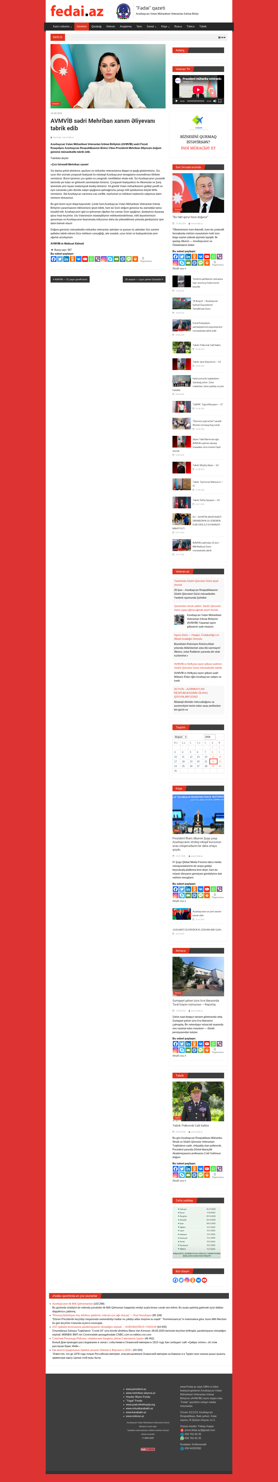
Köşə (164, 26)
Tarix (139, 26)
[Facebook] (53, 259)
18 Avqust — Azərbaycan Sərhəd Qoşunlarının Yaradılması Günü (110, 37)
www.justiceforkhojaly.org (140, 1408)
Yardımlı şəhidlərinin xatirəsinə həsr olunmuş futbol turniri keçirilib (208, 283)
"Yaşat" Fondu (134, 1404)
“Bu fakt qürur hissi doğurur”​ (190, 217)
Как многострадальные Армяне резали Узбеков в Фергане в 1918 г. (92, 1353)
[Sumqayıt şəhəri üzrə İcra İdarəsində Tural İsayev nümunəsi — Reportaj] (198, 980)
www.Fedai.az (197, 223)
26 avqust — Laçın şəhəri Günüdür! (143, 279)
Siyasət (178, 209)
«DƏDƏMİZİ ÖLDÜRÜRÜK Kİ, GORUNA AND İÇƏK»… (197, 933)
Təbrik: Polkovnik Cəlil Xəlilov (207, 345)
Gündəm (82, 26)
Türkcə (191, 26)
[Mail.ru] (122, 259)
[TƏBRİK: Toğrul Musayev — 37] (181, 406)
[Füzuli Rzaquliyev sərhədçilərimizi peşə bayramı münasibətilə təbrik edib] (181, 325)
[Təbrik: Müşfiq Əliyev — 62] (181, 467)
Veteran (110, 26)
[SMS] (129, 259)
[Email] (116, 259)
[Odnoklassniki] (72, 259)
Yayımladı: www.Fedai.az (63, 137)
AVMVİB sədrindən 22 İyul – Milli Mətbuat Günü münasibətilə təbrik (206, 546)
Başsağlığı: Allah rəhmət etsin (191, 664)
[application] (198, 89)
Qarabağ (96, 26)
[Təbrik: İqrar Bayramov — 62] (181, 363)
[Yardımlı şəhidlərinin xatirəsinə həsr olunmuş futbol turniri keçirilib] (181, 281)
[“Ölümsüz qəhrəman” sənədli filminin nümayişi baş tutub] (181, 423)
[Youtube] (85, 259)
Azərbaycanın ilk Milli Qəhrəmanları (72, 1307)
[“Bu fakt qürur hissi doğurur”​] (198, 192)
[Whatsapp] (91, 259)
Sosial (150, 26)
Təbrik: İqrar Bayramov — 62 (207, 362)
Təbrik (203, 26)
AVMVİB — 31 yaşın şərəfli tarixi (71, 279)
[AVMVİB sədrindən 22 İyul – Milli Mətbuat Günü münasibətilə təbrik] (181, 544)
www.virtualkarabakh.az (139, 1412)
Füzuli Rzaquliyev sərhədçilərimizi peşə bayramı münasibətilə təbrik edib (207, 327)
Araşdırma (126, 26)
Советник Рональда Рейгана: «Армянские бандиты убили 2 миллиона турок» (98, 1342)
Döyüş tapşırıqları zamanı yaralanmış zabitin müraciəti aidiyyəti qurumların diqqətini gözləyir (195, 693)
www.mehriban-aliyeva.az (140, 1396)
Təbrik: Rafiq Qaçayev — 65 (206, 500)
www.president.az (136, 1392)
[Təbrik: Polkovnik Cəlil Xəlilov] (181, 347)
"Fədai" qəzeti (150, 8)
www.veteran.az (135, 1419)
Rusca (178, 26)
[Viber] (97, 259)
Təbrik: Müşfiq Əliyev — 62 (206, 465)
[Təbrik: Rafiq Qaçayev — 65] (181, 502)
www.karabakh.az (136, 1415)
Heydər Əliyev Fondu (138, 1400)
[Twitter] (60, 259)
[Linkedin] (66, 259)
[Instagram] (104, 259)
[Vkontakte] (79, 259)
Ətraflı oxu (178, 268)
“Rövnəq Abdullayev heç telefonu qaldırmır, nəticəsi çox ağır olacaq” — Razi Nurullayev (102, 1318)
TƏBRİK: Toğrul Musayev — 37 (208, 404)
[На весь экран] (220, 101)
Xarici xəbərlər (61, 26)
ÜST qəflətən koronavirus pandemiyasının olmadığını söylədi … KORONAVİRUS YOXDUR (104, 1330)
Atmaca (178, 997)
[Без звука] (214, 101)
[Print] (135, 259)
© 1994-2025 (148, 1442)
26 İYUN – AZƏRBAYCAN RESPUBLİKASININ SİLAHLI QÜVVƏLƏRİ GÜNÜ (191, 639)
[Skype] (110, 259)
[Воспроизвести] (176, 101)
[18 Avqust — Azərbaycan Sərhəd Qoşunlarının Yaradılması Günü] (181, 303)
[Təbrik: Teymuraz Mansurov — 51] (181, 484)
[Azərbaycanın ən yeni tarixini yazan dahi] (181, 917)
